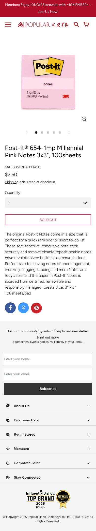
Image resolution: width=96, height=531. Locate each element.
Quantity (12, 192)
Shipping (11, 182)
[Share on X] (23, 307)
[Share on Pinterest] (36, 308)
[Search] (76, 24)
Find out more (48, 337)
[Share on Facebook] (10, 307)
